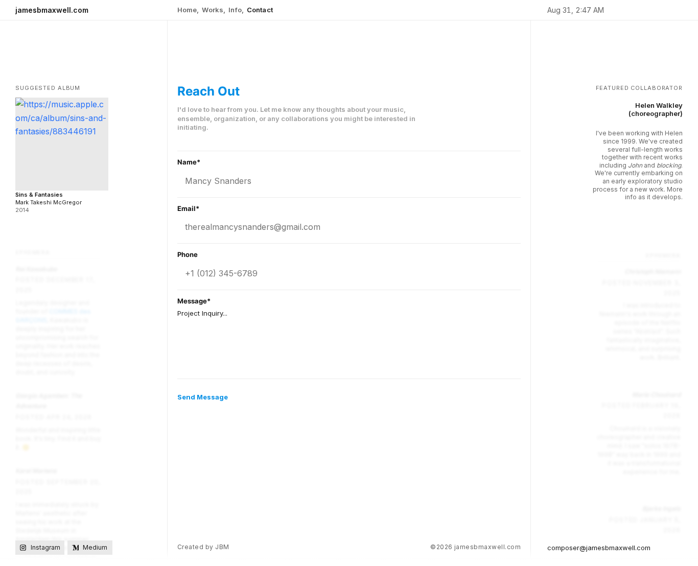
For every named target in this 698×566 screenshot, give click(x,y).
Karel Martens (36, 471)
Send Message (202, 397)
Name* (188, 162)
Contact (260, 10)
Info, (236, 10)
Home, (188, 10)
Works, (213, 10)
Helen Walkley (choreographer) (656, 109)
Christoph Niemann (652, 271)
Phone (187, 254)
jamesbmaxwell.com (51, 10)
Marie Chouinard (656, 394)
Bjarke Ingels (661, 508)
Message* (194, 301)
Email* (188, 209)
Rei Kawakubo (36, 269)
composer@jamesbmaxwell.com (598, 548)
